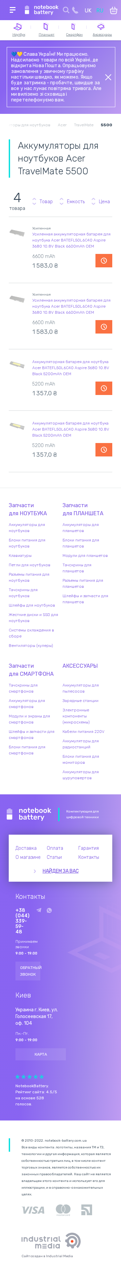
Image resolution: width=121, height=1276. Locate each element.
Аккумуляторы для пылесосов (81, 688)
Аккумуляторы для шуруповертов (81, 774)
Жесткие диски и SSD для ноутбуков (33, 617)
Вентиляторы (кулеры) (31, 645)
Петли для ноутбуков (29, 565)
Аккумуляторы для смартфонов (27, 703)
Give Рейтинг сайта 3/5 (30, 1077)
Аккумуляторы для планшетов (81, 527)
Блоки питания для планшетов (81, 543)
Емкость (76, 202)
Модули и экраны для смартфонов (29, 719)
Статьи (54, 857)
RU (100, 10)
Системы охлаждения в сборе (31, 633)
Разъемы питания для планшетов (83, 583)
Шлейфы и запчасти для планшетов (85, 598)
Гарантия (88, 848)
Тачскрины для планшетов (77, 568)
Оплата (55, 848)
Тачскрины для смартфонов (23, 688)
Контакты (88, 857)
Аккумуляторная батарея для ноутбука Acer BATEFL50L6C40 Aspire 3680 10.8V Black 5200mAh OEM (70, 367)
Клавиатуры (20, 555)
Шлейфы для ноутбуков (32, 605)
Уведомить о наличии (103, 260)
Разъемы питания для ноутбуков (29, 577)
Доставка (26, 848)
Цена (104, 202)
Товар (46, 202)
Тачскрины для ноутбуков (23, 592)
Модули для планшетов (85, 555)
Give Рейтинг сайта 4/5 (36, 1077)
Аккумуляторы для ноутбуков (27, 527)
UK (88, 10)
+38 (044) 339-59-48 (22, 921)
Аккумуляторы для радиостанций (81, 744)
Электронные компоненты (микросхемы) (76, 716)
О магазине (28, 857)
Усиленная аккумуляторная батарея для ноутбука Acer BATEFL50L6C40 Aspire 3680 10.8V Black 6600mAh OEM (71, 240)
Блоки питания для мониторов (81, 759)
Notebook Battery (29, 814)
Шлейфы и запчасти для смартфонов (31, 734)
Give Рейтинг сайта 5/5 (42, 1077)
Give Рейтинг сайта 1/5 (17, 1077)
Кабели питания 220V (84, 731)
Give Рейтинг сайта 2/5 (24, 1077)
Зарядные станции (80, 700)
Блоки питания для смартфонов (27, 750)
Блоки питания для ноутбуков (27, 543)
